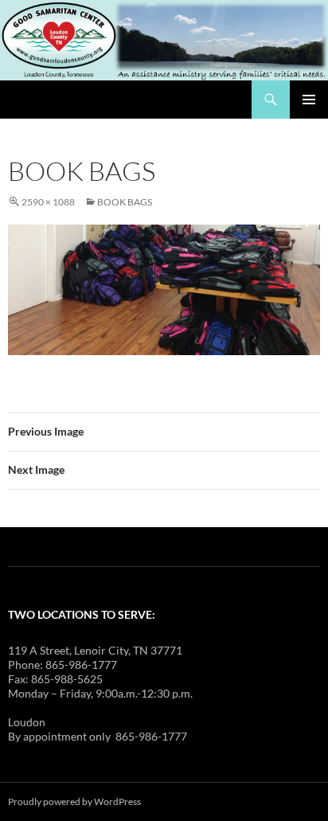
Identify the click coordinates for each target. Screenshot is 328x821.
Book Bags (124, 202)
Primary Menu (309, 99)
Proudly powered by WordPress (74, 801)
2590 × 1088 (48, 202)
